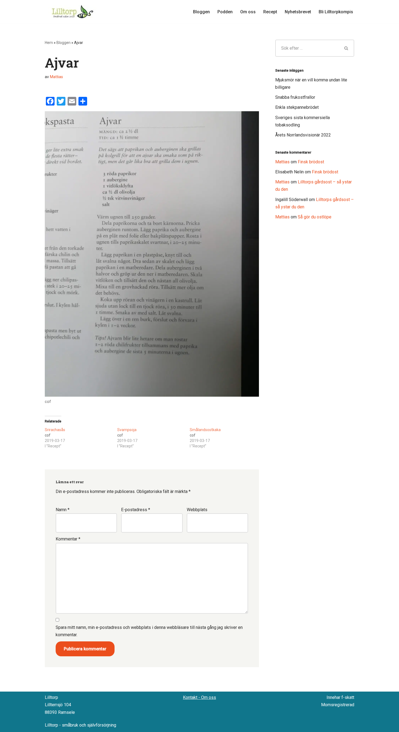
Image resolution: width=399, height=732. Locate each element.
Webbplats (197, 509)
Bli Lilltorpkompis (336, 11)
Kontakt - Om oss (199, 697)
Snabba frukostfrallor (295, 97)
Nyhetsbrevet (298, 11)
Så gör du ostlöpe (314, 216)
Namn (62, 509)
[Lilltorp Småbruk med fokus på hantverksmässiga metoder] (73, 11)
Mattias (56, 77)
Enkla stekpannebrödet (297, 107)
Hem (49, 42)
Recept (270, 11)
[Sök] (346, 48)
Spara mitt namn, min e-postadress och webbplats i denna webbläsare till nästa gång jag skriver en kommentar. (149, 631)
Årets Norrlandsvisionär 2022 (303, 135)
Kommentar (68, 539)
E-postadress (135, 509)
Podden (225, 11)
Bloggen (201, 11)
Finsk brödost (311, 161)
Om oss (248, 11)
